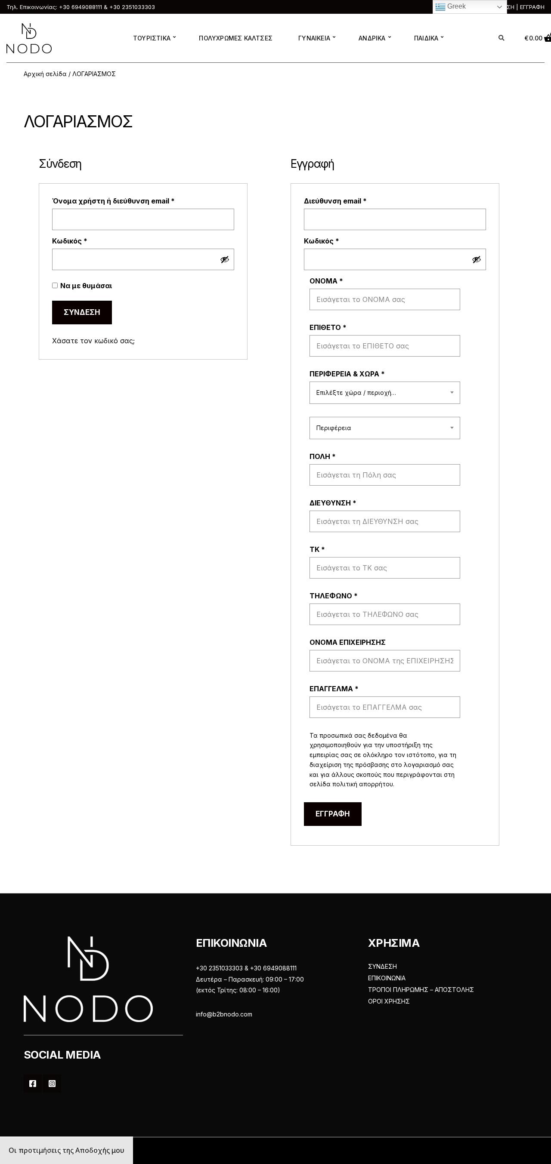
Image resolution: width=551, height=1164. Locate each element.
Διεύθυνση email (354, 201)
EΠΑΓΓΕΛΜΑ (334, 688)
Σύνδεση (82, 312)
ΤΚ (317, 549)
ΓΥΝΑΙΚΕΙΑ (314, 38)
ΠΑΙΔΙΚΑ (426, 38)
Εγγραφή (333, 814)
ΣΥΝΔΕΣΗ (382, 966)
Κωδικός (88, 241)
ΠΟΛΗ (323, 456)
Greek (456, 6)
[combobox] (385, 393)
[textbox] (385, 392)
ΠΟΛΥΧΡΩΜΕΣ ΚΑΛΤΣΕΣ (235, 38)
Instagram (52, 1084)
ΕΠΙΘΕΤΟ (328, 327)
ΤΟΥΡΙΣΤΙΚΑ (151, 38)
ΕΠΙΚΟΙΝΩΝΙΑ (387, 978)
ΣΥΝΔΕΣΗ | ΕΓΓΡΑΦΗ (516, 6)
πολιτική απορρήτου (362, 784)
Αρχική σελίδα (45, 73)
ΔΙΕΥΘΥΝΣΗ (333, 503)
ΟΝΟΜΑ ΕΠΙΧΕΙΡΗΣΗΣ (348, 642)
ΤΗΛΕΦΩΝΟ (334, 595)
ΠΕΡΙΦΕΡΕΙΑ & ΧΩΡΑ (347, 374)
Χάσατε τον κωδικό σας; (93, 340)
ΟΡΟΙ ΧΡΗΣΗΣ (389, 1001)
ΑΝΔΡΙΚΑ (372, 38)
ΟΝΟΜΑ (326, 281)
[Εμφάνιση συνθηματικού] (224, 259)
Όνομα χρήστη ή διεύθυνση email (132, 201)
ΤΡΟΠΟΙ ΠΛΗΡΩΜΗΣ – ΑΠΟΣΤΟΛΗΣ (421, 989)
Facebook (33, 1084)
